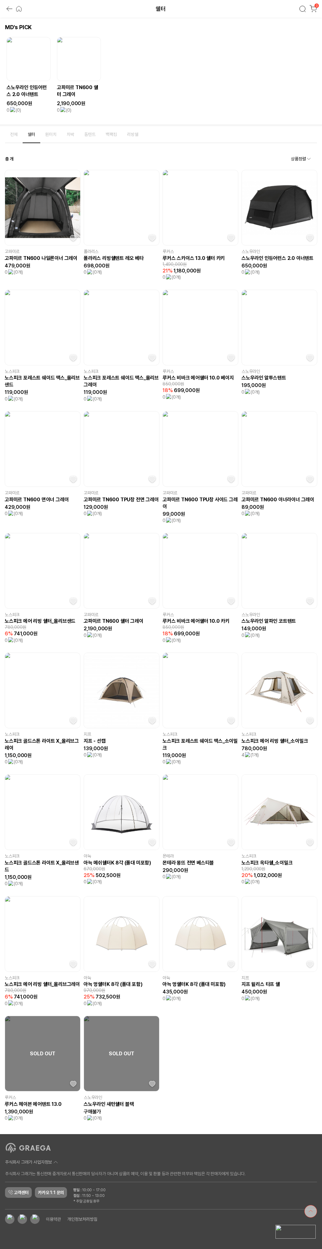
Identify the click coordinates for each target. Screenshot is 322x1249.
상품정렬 (298, 158)
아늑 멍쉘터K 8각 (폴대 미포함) (194, 981)
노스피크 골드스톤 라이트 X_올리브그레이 (42, 741)
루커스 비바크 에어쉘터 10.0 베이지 (198, 375)
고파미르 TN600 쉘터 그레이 (113, 618)
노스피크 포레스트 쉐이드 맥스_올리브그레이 (121, 378)
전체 (14, 134)
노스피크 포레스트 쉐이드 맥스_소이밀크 (200, 741)
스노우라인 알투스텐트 (264, 375)
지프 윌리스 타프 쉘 (261, 981)
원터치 (51, 134)
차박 (70, 134)
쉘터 (31, 134)
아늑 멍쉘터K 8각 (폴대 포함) (113, 981)
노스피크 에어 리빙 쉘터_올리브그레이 (42, 981)
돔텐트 (90, 134)
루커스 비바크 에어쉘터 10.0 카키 (196, 618)
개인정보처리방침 (82, 1219)
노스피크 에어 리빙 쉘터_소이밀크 (275, 738)
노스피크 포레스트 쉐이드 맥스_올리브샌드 (42, 378)
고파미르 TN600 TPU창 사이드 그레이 (200, 499)
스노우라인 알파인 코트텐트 (269, 618)
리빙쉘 (132, 134)
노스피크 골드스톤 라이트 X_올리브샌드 (42, 863)
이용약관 (53, 1219)
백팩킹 (111, 134)
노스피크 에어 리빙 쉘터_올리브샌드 (40, 618)
